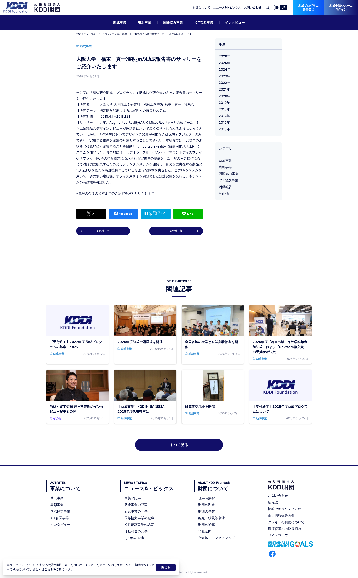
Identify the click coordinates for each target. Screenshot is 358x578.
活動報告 (225, 187)
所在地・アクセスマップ (216, 538)
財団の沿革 (206, 524)
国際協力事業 (173, 22)
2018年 (224, 109)
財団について (201, 7)
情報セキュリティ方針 (284, 509)
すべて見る (179, 445)
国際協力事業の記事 (139, 518)
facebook (125, 213)
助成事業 (119, 22)
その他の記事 (134, 538)
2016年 (224, 122)
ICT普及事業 (204, 22)
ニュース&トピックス (227, 7)
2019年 (224, 102)
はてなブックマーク (157, 213)
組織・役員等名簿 (211, 518)
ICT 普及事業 (228, 180)
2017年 (224, 116)
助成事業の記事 (136, 505)
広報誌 (273, 502)
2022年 (224, 83)
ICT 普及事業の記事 (139, 524)
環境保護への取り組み (284, 529)
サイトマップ (278, 535)
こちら (48, 569)
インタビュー (235, 22)
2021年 (224, 89)
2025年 (224, 63)
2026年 (224, 56)
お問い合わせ (252, 7)
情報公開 (205, 531)
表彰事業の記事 (136, 511)
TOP (78, 34)
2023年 (224, 76)
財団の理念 (206, 505)
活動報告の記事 (136, 531)
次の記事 (176, 231)
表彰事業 (144, 22)
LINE (190, 213)
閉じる (165, 567)
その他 (224, 193)
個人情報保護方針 (281, 515)
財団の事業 (206, 511)
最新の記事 (132, 498)
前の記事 (103, 231)
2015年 (224, 129)
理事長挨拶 (206, 498)
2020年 (224, 96)
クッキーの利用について (286, 522)
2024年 (224, 69)
